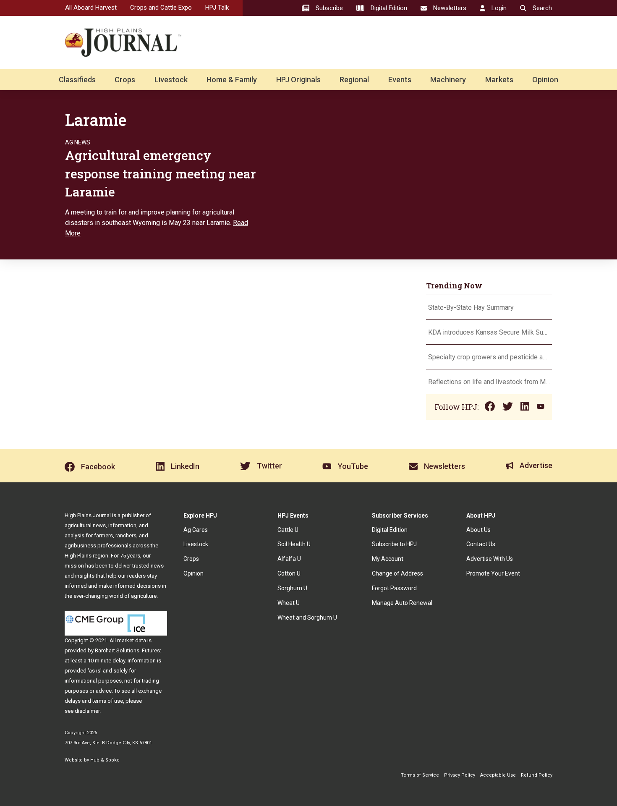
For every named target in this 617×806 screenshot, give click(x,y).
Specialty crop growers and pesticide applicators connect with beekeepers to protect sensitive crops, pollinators (489, 357)
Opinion (545, 79)
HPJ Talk (217, 7)
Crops (125, 79)
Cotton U (289, 573)
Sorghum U (292, 588)
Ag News (77, 142)
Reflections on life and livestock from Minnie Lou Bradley (489, 382)
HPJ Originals (298, 79)
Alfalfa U (289, 558)
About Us (478, 529)
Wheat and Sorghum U (307, 617)
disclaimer (87, 711)
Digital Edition (390, 529)
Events (399, 79)
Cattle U (287, 529)
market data (131, 640)
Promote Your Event (493, 573)
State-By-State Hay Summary (471, 307)
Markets (499, 79)
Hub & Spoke (105, 760)
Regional (354, 79)
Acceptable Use (498, 775)
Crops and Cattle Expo (161, 7)
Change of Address (397, 573)
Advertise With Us (489, 558)
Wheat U (288, 602)
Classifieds (77, 79)
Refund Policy (536, 775)
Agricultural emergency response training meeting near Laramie (160, 173)
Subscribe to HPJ (394, 544)
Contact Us (480, 544)
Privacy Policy (459, 775)
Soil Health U (294, 544)
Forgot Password (394, 588)
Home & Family (232, 79)
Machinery (448, 79)
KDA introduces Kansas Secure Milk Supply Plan (489, 332)
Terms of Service (420, 775)
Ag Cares (195, 529)
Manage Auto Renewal (402, 602)
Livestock (171, 79)
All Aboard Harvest (91, 7)
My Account (387, 558)
